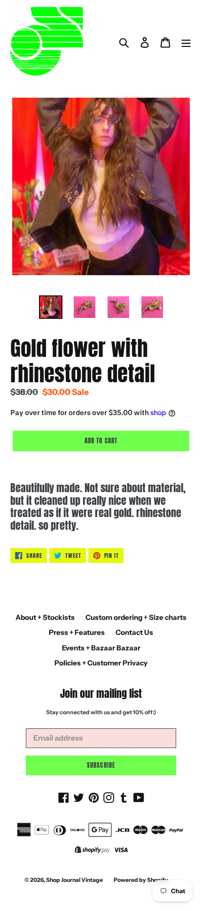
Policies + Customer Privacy (101, 662)
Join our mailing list (101, 693)
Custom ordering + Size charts (135, 617)
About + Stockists (45, 617)
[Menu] (186, 42)
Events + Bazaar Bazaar (101, 647)
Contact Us (134, 632)
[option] (51, 307)
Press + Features (77, 632)
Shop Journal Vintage (74, 879)
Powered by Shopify (141, 879)
